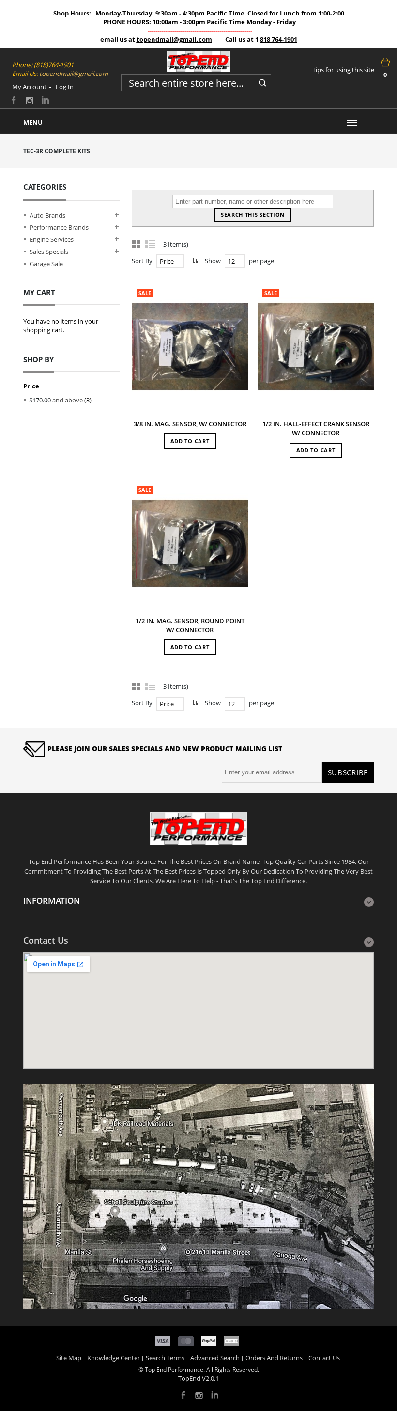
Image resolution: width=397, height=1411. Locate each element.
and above (56, 400)
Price (167, 261)
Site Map (68, 1357)
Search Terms (165, 1357)
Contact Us (324, 1357)
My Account (29, 86)
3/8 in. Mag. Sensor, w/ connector (190, 423)
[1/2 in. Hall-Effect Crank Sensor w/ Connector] (316, 346)
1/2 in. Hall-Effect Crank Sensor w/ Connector (315, 428)
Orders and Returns (274, 1357)
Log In (65, 86)
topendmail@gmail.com (174, 39)
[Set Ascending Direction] (194, 260)
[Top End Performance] (198, 61)
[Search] (262, 81)
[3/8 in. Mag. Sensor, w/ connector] (190, 346)
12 (231, 261)
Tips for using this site (343, 69)
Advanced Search (215, 1357)
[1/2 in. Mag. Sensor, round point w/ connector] (190, 543)
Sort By (142, 260)
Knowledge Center (113, 1357)
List (150, 244)
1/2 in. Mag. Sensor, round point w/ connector (190, 625)
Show (213, 260)
